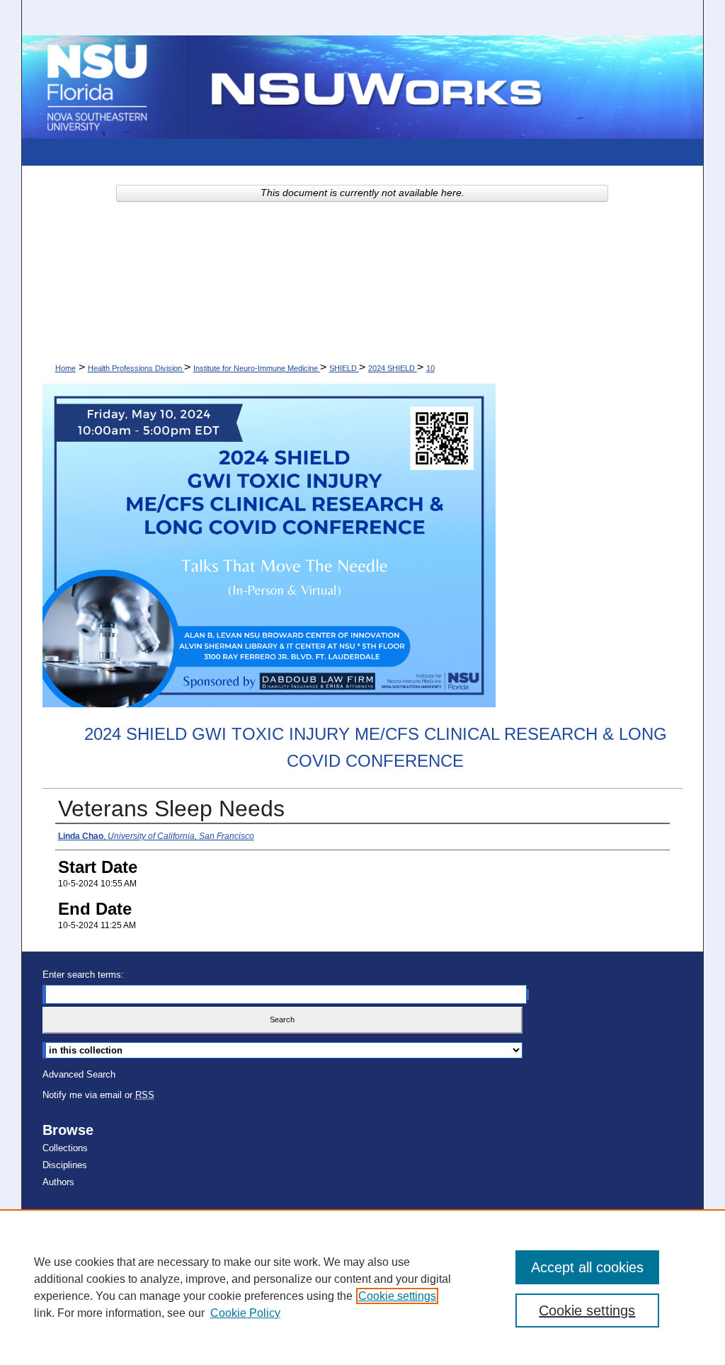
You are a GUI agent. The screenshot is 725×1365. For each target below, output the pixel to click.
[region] (362, 1287)
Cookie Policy (245, 1313)
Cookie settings (397, 1296)
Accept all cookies (587, 1267)
